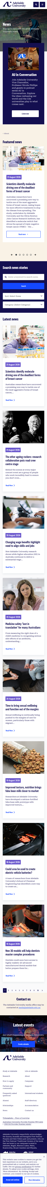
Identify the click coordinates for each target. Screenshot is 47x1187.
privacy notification (23, 1167)
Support (28, 1086)
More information (34, 1180)
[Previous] (11, 255)
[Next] (35, 255)
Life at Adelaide (31, 1071)
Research (6, 1076)
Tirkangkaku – (16, 1118)
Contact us (29, 1110)
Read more (22, 234)
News (5, 1110)
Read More (9, 400)
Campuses (29, 1081)
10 (38, 990)
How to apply (8, 1081)
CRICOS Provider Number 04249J (17, 1124)
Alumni (6, 1100)
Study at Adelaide (10, 1071)
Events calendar (23, 1044)
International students (34, 1093)
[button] (44, 1156)
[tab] (16, 255)
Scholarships (8, 1105)
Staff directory (31, 1100)
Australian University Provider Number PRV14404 (23, 1122)
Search (23, 286)
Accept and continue (12, 1179)
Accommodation (31, 1105)
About (27, 1076)
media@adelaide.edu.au (29, 1007)
